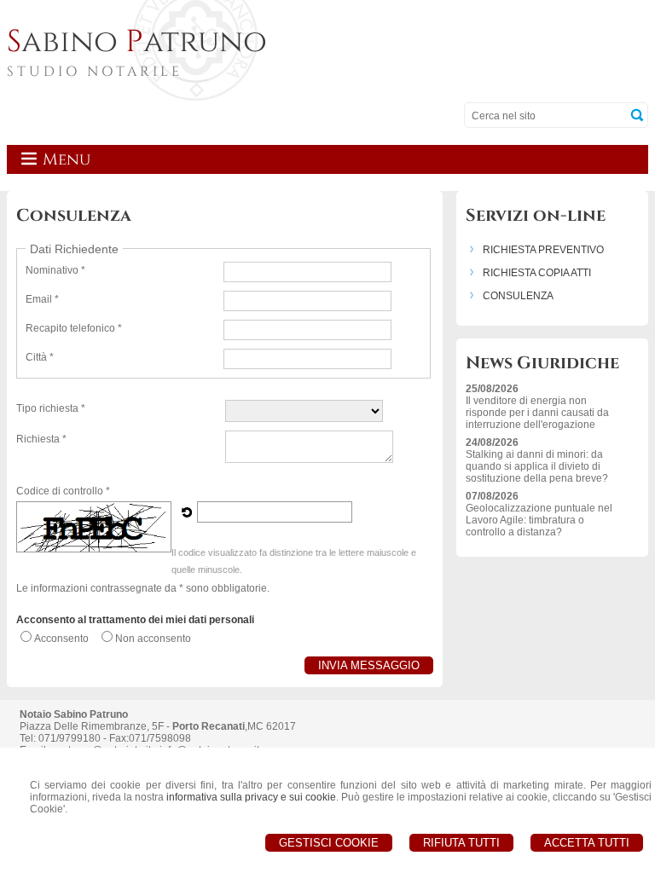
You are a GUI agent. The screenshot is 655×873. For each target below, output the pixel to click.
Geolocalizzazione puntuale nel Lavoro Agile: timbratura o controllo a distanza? (539, 520)
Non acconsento (153, 639)
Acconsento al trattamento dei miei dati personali (135, 620)
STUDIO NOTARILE (95, 71)
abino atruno (137, 41)
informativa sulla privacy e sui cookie (251, 797)
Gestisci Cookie (329, 842)
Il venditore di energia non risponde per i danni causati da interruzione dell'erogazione (537, 413)
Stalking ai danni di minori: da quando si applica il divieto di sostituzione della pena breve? (537, 466)
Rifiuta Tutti (461, 842)
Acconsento (61, 639)
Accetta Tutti (586, 842)
